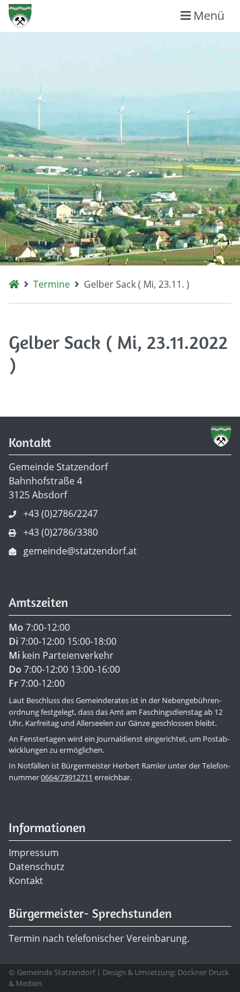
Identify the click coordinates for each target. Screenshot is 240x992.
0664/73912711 (67, 777)
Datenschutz (36, 866)
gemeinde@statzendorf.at (80, 550)
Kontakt (26, 880)
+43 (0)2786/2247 (60, 513)
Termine (51, 284)
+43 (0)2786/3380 (60, 532)
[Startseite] (14, 284)
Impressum (34, 852)
